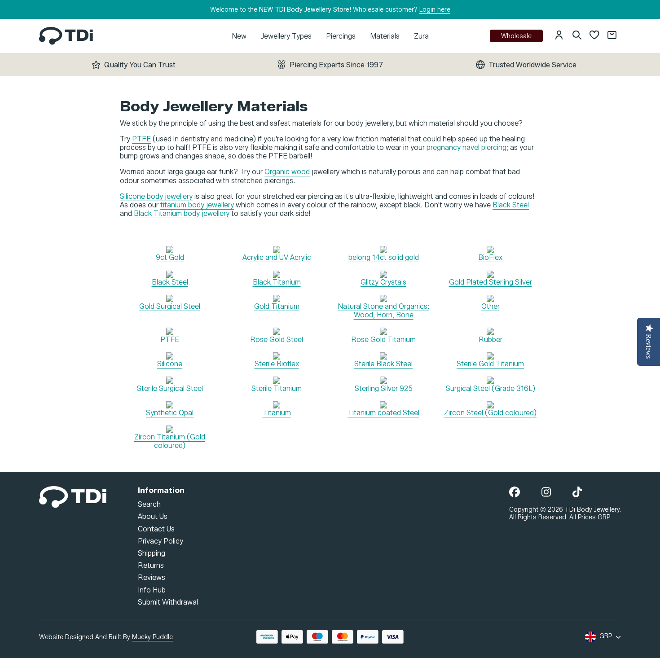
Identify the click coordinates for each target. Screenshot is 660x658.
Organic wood (287, 171)
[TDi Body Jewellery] (72, 496)
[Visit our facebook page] (514, 492)
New (239, 36)
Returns (151, 565)
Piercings (341, 36)
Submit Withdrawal (168, 601)
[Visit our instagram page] (546, 492)
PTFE (141, 139)
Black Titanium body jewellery (181, 213)
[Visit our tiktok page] (577, 492)
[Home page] (66, 35)
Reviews (151, 577)
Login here (434, 9)
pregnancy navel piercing (466, 147)
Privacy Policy (160, 540)
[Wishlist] (594, 36)
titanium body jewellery (197, 205)
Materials (385, 36)
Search (149, 504)
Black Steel (511, 205)
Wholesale (516, 36)
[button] (559, 36)
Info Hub (152, 589)
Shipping (151, 553)
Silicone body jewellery (156, 196)
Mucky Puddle (152, 637)
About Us (152, 516)
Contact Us (156, 528)
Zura (421, 36)
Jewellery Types (286, 36)
